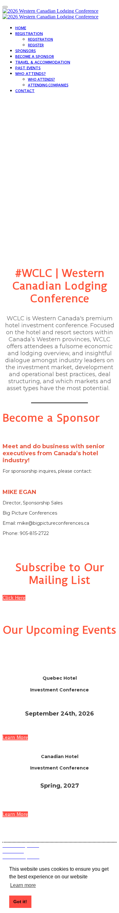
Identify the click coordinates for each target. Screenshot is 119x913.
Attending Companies (48, 85)
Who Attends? (30, 73)
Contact (25, 91)
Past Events (28, 68)
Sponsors (25, 51)
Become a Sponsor (34, 56)
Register (36, 45)
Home (20, 28)
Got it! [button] (20, 901)
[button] (14, 598)
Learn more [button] (23, 885)
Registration (29, 33)
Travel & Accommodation (42, 62)
